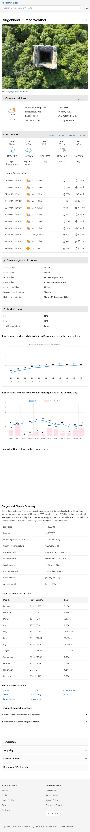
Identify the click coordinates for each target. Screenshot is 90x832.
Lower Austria (9, 699)
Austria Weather (10, 3)
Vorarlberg (38, 699)
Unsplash (25, 91)
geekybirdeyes (14, 91)
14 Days (72, 135)
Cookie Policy (52, 800)
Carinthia (66, 694)
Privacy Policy (52, 795)
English (53, 813)
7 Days (51, 135)
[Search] (80, 8)
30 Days (82, 135)
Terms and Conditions (55, 805)
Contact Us (51, 790)
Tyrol (5, 694)
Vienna (6, 690)
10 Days (61, 135)
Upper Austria (68, 690)
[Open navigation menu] (86, 8)
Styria (35, 690)
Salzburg (37, 694)
